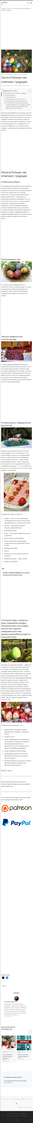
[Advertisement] (16, 30)
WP (12, 1115)
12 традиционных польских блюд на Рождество (7, 1056)
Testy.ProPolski (24, 784)
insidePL (13, 1113)
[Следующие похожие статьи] (30, 1031)
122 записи (8, 1016)
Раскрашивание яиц (11, 97)
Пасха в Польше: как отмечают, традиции (14, 93)
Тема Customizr (23, 1115)
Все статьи (8, 8)
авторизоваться (8, 1082)
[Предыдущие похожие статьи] (26, 1031)
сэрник (6, 561)
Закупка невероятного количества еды (15, 99)
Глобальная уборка (10, 95)
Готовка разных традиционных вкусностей (16, 101)
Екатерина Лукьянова (7, 85)
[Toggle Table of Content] (28, 91)
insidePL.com (9, 786)
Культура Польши (16, 8)
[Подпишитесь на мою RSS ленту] (16, 1120)
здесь (9, 699)
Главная (3, 8)
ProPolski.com (15, 784)
